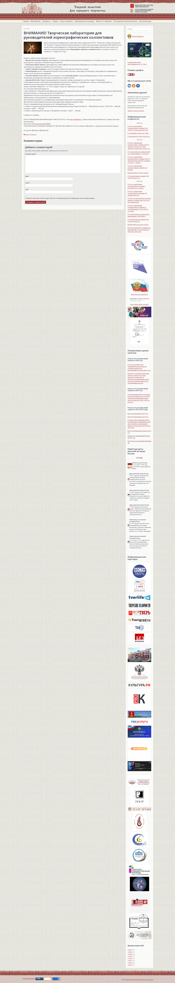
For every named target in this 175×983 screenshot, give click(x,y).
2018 (130, 958)
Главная (26, 21)
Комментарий (30, 154)
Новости (27, 134)
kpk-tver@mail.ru (76, 119)
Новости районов (66, 21)
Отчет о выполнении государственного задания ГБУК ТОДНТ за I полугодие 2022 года (138, 128)
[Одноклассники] (134, 85)
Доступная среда (145, 21)
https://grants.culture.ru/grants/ (139, 304)
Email (27, 183)
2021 (130, 952)
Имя (27, 176)
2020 (130, 954)
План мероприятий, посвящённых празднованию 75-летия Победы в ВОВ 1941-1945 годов (139, 230)
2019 (130, 956)
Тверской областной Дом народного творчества (139, 979)
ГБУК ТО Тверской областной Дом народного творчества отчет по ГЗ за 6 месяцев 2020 (139, 200)
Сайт (27, 189)
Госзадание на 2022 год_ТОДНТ (139, 133)
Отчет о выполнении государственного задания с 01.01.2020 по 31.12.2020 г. (136, 186)
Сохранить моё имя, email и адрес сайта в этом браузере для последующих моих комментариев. (60, 198)
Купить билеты (138, 36)
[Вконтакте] (130, 85)
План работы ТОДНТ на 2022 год (139, 136)
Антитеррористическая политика (125, 21)
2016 (130, 963)
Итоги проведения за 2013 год (138, 413)
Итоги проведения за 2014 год (138, 417)
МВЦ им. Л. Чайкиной (103, 21)
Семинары (33, 134)
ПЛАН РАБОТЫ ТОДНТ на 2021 (139, 173)
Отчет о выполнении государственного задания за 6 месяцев (137, 168)
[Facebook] (138, 85)
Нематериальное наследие (84, 21)
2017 (130, 960)
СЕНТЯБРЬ (139, 458)
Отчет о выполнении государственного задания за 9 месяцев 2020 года (137, 193)
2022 (130, 950)
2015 (130, 965)
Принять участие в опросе (136, 111)
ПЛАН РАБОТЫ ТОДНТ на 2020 (138, 224)
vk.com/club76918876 (43, 124)
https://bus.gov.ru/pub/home (139, 294)
